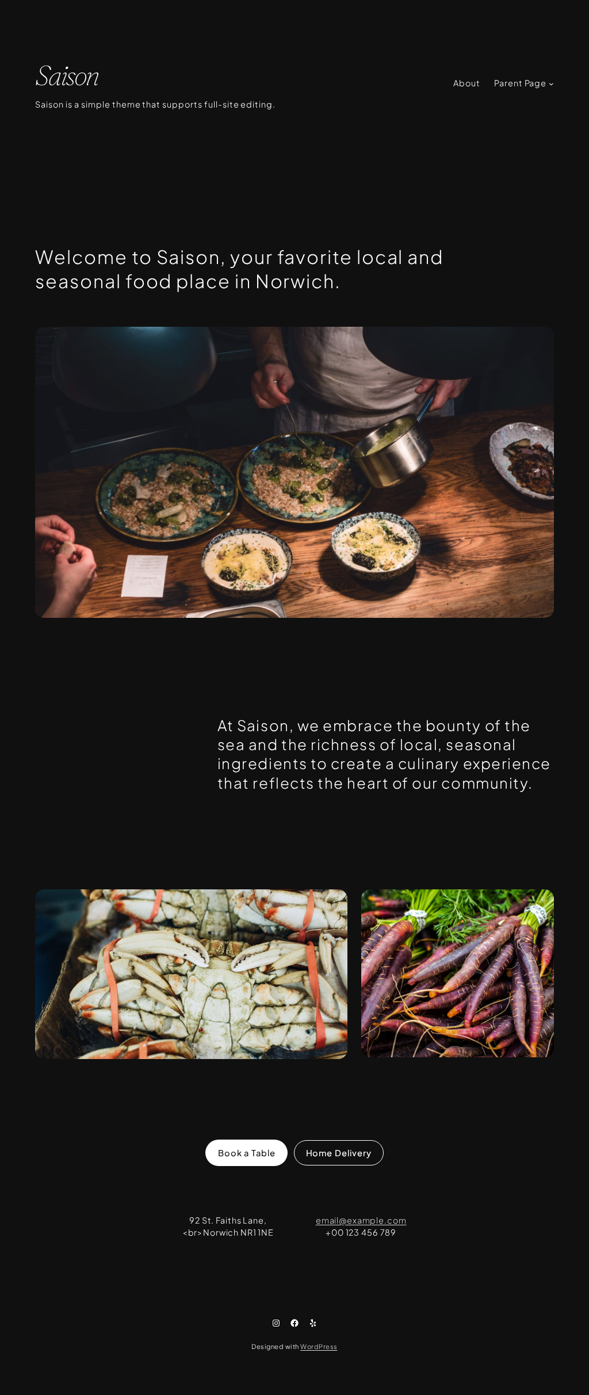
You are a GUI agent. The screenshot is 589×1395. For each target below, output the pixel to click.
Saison (66, 75)
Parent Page (520, 83)
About (466, 83)
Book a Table (247, 1153)
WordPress (318, 1346)
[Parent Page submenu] (551, 83)
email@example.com (361, 1220)
